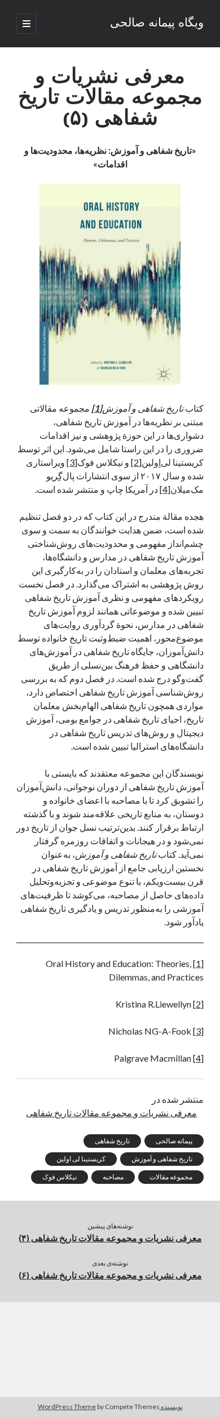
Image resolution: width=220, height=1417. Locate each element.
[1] (198, 963)
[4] (165, 489)
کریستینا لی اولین (80, 1159)
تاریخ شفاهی (112, 1141)
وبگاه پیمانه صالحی (157, 23)
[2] (136, 462)
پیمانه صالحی (174, 1141)
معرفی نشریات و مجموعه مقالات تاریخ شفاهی (111, 1112)
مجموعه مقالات (170, 1177)
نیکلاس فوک (59, 1177)
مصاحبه (113, 1177)
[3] (72, 462)
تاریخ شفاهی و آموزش (161, 1159)
